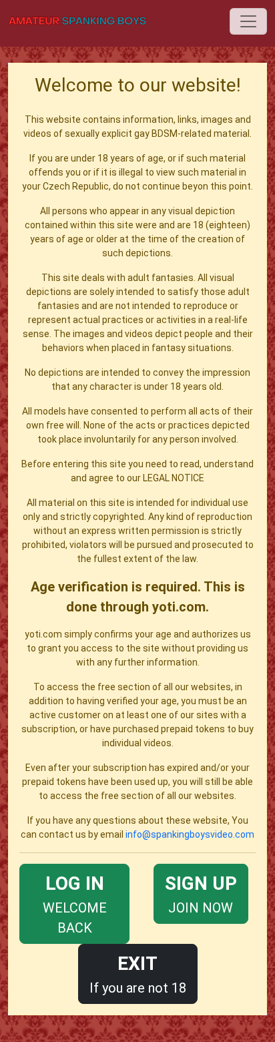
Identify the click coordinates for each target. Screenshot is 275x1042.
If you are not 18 (137, 974)
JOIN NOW (201, 894)
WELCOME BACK (75, 904)
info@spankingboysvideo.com (189, 834)
